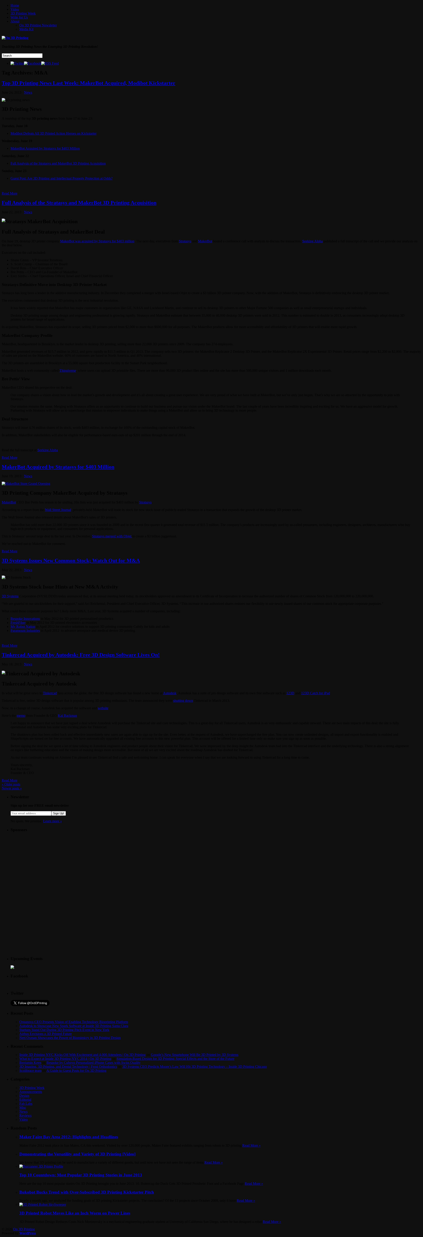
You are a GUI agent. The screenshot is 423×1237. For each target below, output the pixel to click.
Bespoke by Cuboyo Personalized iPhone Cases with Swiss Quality (93, 1062)
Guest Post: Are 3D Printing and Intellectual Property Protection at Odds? (62, 178)
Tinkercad (50, 693)
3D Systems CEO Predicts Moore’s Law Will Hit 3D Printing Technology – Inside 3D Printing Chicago (194, 1066)
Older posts (11, 784)
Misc (22, 1107)
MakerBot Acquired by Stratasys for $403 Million (45, 148)
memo (21, 715)
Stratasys (185, 241)
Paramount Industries (25, 630)
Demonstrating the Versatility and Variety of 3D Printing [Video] (77, 1154)
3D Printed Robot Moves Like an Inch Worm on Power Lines (74, 1213)
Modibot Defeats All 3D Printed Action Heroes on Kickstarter (53, 133)
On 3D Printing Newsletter (38, 25)
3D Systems (10, 596)
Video (15, 9)
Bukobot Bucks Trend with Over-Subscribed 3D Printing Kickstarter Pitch (86, 1192)
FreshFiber (18, 622)
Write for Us (19, 17)
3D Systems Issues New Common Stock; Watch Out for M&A (71, 560)
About (15, 21)
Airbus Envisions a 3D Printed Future (45, 1034)
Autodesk (169, 693)
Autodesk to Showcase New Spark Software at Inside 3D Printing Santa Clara (73, 1026)
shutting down (183, 700)
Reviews (25, 1115)
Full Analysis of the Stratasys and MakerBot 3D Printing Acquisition (58, 163)
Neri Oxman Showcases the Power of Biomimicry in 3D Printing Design (70, 1038)
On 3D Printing (24, 1229)
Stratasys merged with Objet (112, 536)
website (103, 708)
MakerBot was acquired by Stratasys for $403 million (97, 241)
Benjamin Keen (30, 1062)
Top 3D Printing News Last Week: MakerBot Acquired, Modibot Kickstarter (88, 83)
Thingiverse (67, 370)
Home (15, 5)
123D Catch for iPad (315, 693)
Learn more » (52, 821)
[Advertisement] (44, 863)
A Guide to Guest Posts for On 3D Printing (76, 1070)
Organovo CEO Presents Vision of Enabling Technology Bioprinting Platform (73, 1022)
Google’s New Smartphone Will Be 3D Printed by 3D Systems (194, 1055)
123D (290, 693)
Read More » (251, 1145)
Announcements (30, 1092)
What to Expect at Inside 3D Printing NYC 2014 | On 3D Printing (65, 1059)
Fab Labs (25, 1103)
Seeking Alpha (312, 241)
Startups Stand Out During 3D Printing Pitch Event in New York (64, 1030)
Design (24, 1096)
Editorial (25, 1099)
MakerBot (205, 241)
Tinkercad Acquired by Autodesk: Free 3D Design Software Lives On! (81, 655)
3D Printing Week (23, 13)
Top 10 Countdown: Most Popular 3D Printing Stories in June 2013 (80, 1175)
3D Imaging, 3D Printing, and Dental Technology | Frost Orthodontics (68, 1066)
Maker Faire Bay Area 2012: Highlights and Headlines (68, 1137)
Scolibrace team (30, 1070)
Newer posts (12, 788)
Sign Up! (58, 813)
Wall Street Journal (58, 510)
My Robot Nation (23, 626)
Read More (9, 193)
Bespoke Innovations (25, 618)
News (28, 92)
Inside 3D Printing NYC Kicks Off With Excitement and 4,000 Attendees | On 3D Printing (82, 1055)
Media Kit (26, 29)
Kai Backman (67, 715)
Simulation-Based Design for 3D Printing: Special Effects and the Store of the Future (175, 1059)
